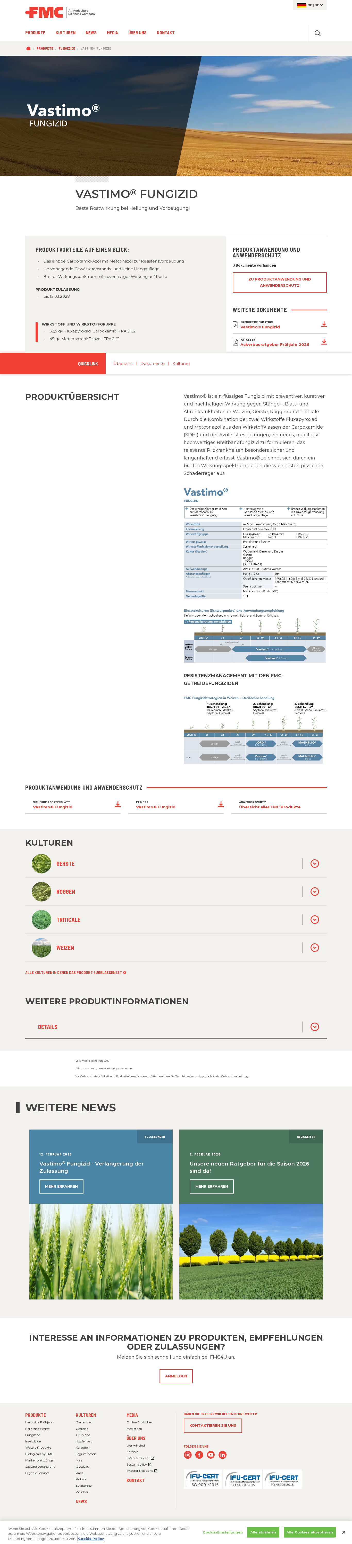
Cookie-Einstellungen (223, 1532)
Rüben (81, 1479)
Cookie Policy (91, 1539)
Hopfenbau (84, 1441)
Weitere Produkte (38, 1447)
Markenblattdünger (40, 1460)
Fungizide (67, 48)
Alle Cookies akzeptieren (310, 1532)
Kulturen (181, 363)
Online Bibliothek (140, 1422)
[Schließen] (343, 1532)
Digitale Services (37, 1473)
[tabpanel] (176, 116)
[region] (176, 1532)
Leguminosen (86, 1454)
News (81, 1501)
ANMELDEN (176, 1376)
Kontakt (136, 1480)
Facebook (199, 1455)
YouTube (211, 1455)
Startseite (29, 48)
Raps (79, 1473)
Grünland (83, 1435)
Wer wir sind (136, 1445)
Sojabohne (83, 1485)
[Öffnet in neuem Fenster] (203, 1478)
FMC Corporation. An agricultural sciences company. (60, 12)
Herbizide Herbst (37, 1429)
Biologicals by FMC (39, 1454)
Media (132, 1415)
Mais (79, 1460)
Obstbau (82, 1466)
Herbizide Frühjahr (39, 1422)
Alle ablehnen (263, 1532)
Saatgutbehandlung (40, 1466)
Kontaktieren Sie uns (212, 1425)
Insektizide (33, 1441)
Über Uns (136, 1438)
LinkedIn (223, 1455)
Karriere (132, 1452)
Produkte (45, 48)
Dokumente (152, 363)
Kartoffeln (83, 1447)
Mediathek (134, 1429)
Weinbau (82, 1492)
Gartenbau (84, 1422)
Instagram (188, 1455)
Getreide (82, 1429)
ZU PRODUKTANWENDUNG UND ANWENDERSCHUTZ (279, 282)
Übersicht (123, 363)
